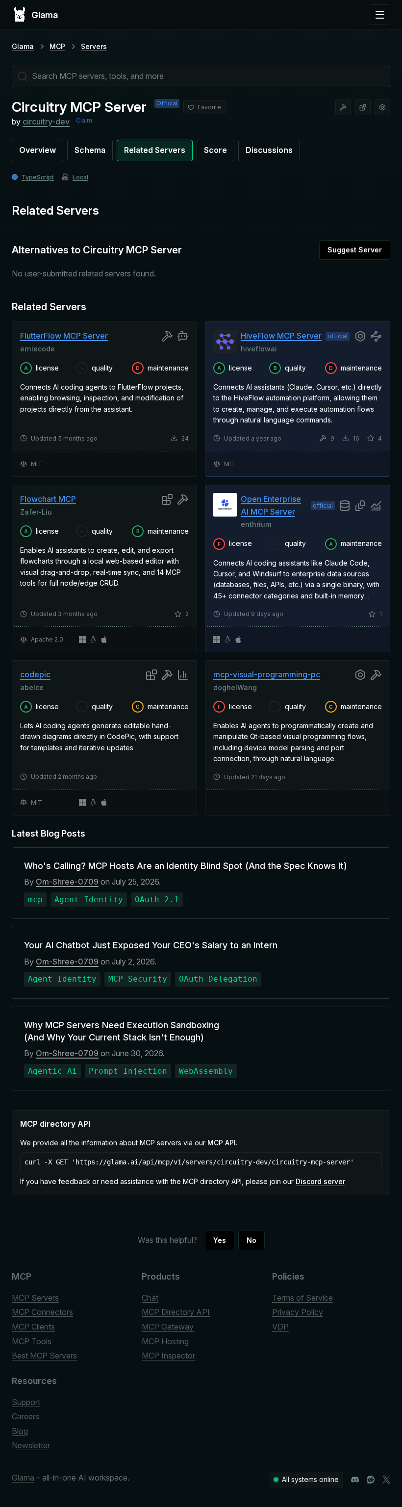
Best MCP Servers (44, 1355)
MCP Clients (33, 1327)
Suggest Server (354, 250)
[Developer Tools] (343, 107)
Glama (23, 46)
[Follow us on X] (386, 1479)
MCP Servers (35, 1298)
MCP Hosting (165, 1341)
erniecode (37, 349)
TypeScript (38, 177)
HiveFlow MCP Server (281, 336)
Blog (20, 1431)
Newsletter (31, 1445)
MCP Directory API (176, 1312)
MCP (57, 46)
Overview (37, 150)
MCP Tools (31, 1341)
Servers (94, 46)
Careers (25, 1416)
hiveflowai (259, 349)
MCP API (221, 1142)
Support (26, 1402)
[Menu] (380, 14)
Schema (90, 150)
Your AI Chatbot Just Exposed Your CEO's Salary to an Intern (150, 945)
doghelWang (235, 687)
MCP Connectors (42, 1312)
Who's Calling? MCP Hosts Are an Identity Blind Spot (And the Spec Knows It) (185, 866)
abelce (32, 687)
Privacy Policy (297, 1312)
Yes (219, 1240)
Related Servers (154, 150)
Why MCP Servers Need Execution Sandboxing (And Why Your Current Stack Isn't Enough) (121, 1031)
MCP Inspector (168, 1355)
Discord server (320, 1181)
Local (80, 177)
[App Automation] (382, 107)
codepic (35, 674)
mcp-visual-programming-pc (266, 674)
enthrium (256, 524)
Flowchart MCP (48, 499)
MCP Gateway (168, 1327)
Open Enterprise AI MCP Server (271, 505)
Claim (84, 120)
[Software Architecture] (363, 107)
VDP (280, 1327)
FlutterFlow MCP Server (64, 336)
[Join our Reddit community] (371, 1479)
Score (215, 150)
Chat (150, 1298)
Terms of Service (302, 1298)
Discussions (269, 150)
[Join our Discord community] (355, 1479)
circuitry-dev (46, 121)
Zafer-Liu (36, 511)
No (251, 1240)
